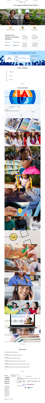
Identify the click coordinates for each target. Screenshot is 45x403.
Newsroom (22, 349)
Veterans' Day (11, 79)
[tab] (10, 28)
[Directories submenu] (33, 8)
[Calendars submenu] (36, 8)
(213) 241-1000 (14, 376)
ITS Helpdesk (34, 35)
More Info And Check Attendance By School (33, 58)
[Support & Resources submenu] (28, 8)
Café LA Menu (24, 42)
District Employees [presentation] (22, 29)
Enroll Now (24, 35)
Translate (25, 2)
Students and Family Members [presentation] (10, 29)
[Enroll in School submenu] (9, 8)
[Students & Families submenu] (22, 8)
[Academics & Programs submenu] (15, 8)
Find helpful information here (28, 22)
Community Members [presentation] (34, 29)
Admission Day (11, 71)
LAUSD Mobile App (35, 42)
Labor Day (10, 75)
